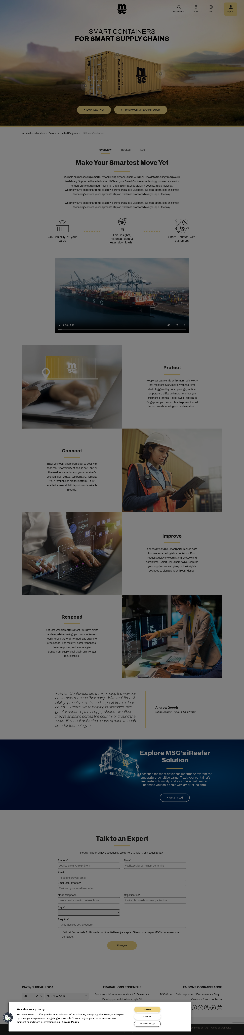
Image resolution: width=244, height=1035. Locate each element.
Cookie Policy (70, 1022)
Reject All (147, 1016)
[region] (99, 1017)
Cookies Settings (147, 1024)
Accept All (147, 1009)
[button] (7, 1017)
